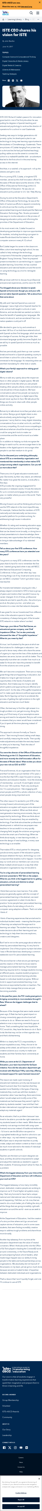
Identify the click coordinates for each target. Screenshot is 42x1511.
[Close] (39, 1478)
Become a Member (9, 1395)
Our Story (6, 1429)
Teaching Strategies (9, 74)
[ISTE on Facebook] (4, 1447)
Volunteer (6, 1406)
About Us (5, 1424)
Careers (21, 1457)
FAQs (21, 1472)
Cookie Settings (21, 1493)
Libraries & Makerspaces (11, 70)
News (21, 1462)
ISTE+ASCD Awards (10, 1411)
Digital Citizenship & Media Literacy (15, 61)
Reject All (21, 1500)
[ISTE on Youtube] (21, 1447)
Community (7, 1417)
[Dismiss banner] (40, 2)
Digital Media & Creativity (11, 65)
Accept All (21, 1506)
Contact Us (21, 1467)
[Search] (31, 13)
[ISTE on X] (10, 1447)
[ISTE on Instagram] (15, 1447)
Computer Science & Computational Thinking (19, 57)
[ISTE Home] (5, 13)
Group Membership (10, 1400)
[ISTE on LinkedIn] (26, 1447)
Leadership (7, 1435)
